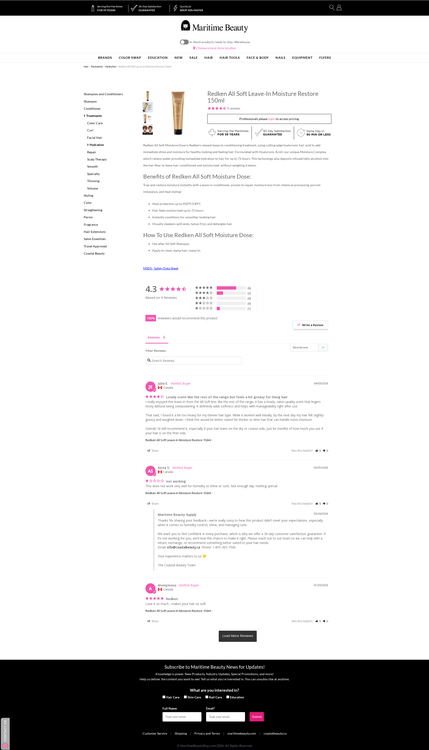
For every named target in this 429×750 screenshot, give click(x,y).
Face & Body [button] (258, 57)
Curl (90, 130)
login (271, 119)
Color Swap (130, 57)
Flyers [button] (325, 57)
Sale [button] (193, 57)
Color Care (95, 123)
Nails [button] (280, 57)
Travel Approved (95, 246)
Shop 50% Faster (191, 8)
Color (88, 202)
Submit (257, 716)
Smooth (92, 166)
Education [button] (158, 57)
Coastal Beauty (94, 253)
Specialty (93, 174)
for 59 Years (109, 8)
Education (237, 697)
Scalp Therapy (97, 159)
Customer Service (155, 733)
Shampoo (90, 101)
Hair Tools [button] (230, 57)
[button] (318, 451)
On (184, 42)
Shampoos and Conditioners (103, 94)
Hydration (110, 66)
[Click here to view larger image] (178, 113)
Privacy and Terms (207, 733)
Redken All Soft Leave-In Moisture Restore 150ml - (178, 440)
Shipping (181, 733)
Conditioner (92, 108)
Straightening (93, 210)
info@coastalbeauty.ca (183, 547)
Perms (88, 217)
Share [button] (155, 451)
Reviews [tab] (154, 337)
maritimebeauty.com (241, 733)
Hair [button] (208, 57)
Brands (105, 57)
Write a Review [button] (312, 325)
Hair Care (172, 697)
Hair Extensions (95, 232)
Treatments (97, 66)
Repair (91, 152)
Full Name (169, 708)
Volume (92, 188)
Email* (210, 708)
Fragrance (91, 224)
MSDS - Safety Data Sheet (160, 268)
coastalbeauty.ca (275, 733)
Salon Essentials (95, 239)
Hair (86, 66)
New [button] (179, 57)
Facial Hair (94, 137)
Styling (88, 195)
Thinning (93, 181)
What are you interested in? (214, 690)
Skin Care (194, 697)
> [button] (238, 636)
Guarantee (150, 8)
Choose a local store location (216, 48)
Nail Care (215, 697)
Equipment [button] (302, 57)
